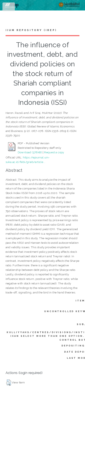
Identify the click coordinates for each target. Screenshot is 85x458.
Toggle (9, 7)
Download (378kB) (30, 152)
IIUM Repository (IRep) (31, 30)
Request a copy (54, 152)
